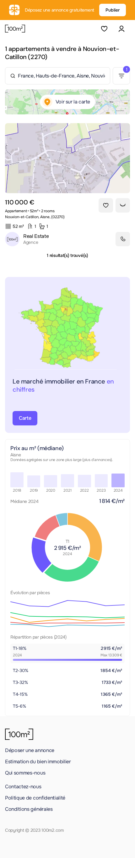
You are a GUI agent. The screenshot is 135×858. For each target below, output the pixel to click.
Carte (25, 418)
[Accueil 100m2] (19, 734)
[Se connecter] (121, 28)
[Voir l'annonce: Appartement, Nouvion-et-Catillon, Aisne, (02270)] (67, 158)
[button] (121, 28)
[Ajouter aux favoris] (106, 205)
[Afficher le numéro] (123, 239)
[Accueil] (15, 29)
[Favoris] (104, 28)
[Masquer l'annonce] (123, 205)
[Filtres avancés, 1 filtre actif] (121, 75)
